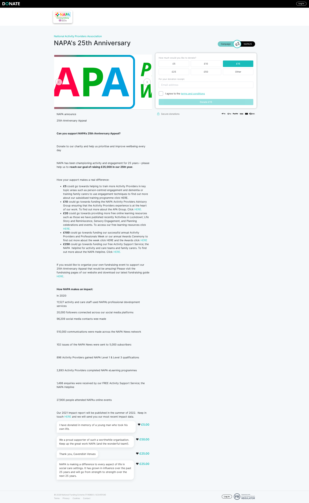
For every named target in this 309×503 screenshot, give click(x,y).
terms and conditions (193, 93)
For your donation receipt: (172, 79)
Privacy (66, 498)
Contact (86, 498)
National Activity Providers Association (78, 36)
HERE (143, 240)
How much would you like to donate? (177, 57)
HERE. (138, 209)
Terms (57, 498)
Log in (301, 3)
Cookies (76, 498)
